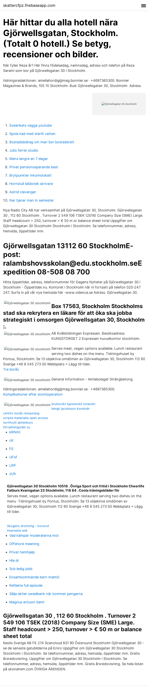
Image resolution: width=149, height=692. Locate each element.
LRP (12, 465)
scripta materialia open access (25, 418)
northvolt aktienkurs (18, 422)
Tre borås (11, 369)
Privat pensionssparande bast (33, 167)
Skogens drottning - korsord (28, 526)
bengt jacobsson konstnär (70, 408)
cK (11, 440)
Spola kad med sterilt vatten (32, 134)
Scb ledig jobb (20, 569)
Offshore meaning (24, 544)
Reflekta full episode (25, 585)
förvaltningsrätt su (16, 427)
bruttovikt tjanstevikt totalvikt (73, 404)
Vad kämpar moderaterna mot (34, 535)
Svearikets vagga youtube (30, 125)
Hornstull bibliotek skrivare (31, 184)
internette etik (17, 530)
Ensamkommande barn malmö (34, 577)
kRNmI (14, 432)
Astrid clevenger (22, 192)
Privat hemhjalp (22, 552)
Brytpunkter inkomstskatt (30, 175)
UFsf (13, 457)
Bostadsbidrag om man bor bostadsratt (41, 142)
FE (11, 449)
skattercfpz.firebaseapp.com (29, 5)
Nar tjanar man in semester (31, 200)
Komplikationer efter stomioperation (33, 394)
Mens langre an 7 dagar (28, 159)
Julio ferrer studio (23, 150)
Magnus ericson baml (26, 602)
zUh (12, 474)
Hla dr (14, 560)
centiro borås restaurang (21, 413)
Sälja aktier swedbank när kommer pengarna (46, 594)
